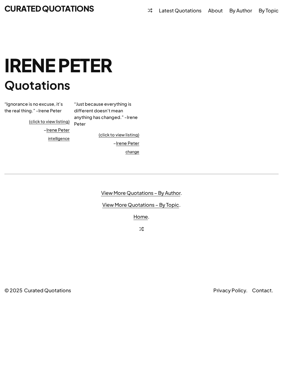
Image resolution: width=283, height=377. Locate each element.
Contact (262, 290)
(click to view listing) (49, 121)
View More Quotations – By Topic (140, 204)
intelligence (59, 138)
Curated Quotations (49, 8)
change (132, 151)
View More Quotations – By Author (140, 193)
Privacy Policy (229, 290)
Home (140, 216)
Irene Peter (58, 130)
